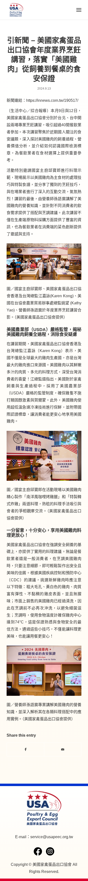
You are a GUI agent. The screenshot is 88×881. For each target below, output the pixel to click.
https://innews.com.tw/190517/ (52, 100)
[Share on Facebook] (25, 749)
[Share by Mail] (62, 749)
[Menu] (78, 10)
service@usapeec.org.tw (51, 837)
